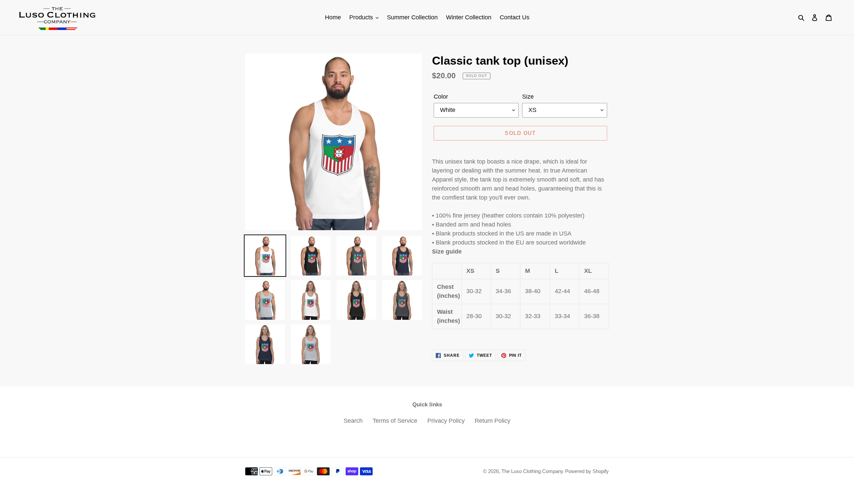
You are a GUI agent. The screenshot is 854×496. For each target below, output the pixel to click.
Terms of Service (395, 420)
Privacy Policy (446, 420)
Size (528, 96)
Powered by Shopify (587, 471)
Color (441, 96)
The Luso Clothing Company (532, 471)
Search (353, 420)
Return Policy (492, 420)
